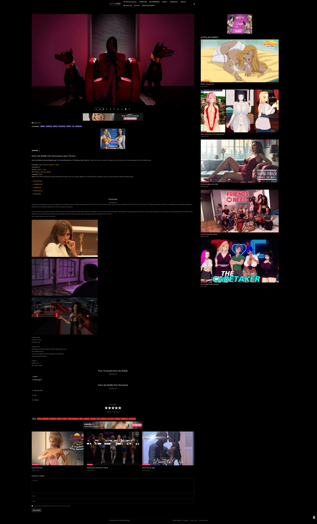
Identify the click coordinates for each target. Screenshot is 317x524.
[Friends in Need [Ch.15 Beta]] (240, 211)
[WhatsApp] (118, 109)
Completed (204, 282)
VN (73, 126)
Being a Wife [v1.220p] (148, 468)
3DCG (39, 419)
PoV (98, 419)
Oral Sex (93, 419)
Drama (59, 419)
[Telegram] (125, 109)
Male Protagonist (73, 419)
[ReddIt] (121, 109)
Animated (45, 419)
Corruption (53, 419)
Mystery (86, 419)
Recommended (35, 464)
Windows (78, 126)
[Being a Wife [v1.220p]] (168, 448)
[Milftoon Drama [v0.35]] (240, 60)
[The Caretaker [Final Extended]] (240, 261)
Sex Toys (110, 419)
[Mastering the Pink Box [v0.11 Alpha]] (113, 448)
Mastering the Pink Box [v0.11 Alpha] (97, 468)
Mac (45, 172)
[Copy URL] (129, 109)
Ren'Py (69, 126)
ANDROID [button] (36, 400)
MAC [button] (35, 395)
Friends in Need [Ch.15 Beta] (209, 234)
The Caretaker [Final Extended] (210, 284)
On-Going (62, 126)
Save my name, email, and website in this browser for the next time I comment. (52, 506)
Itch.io (57, 165)
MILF (81, 419)
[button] (194, 4)
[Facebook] (106, 109)
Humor (65, 419)
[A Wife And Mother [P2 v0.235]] (240, 161)
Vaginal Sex (124, 419)
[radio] (106, 408)
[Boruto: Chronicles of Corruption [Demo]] (240, 111)
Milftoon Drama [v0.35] (207, 84)
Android (49, 126)
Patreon (51, 165)
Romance (103, 419)
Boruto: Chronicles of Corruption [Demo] (212, 134)
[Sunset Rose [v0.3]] (58, 448)
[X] (110, 109)
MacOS (55, 126)
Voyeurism (132, 419)
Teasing (117, 419)
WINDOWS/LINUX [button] (38, 390)
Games (43, 126)
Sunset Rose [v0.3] (37, 468)
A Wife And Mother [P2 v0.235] (209, 184)
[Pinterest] (114, 109)
